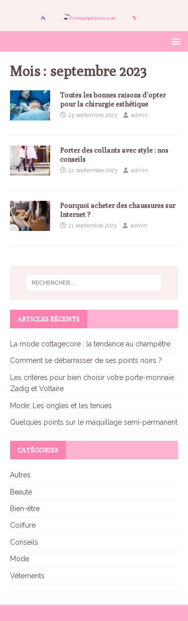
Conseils (24, 542)
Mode (19, 559)
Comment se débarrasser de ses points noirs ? (86, 360)
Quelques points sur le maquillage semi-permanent (93, 422)
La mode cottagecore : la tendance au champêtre (90, 344)
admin (139, 115)
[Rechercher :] (94, 282)
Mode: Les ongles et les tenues (61, 406)
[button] (174, 41)
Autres (20, 475)
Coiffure (23, 525)
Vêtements (27, 576)
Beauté (21, 492)
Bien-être (25, 509)
